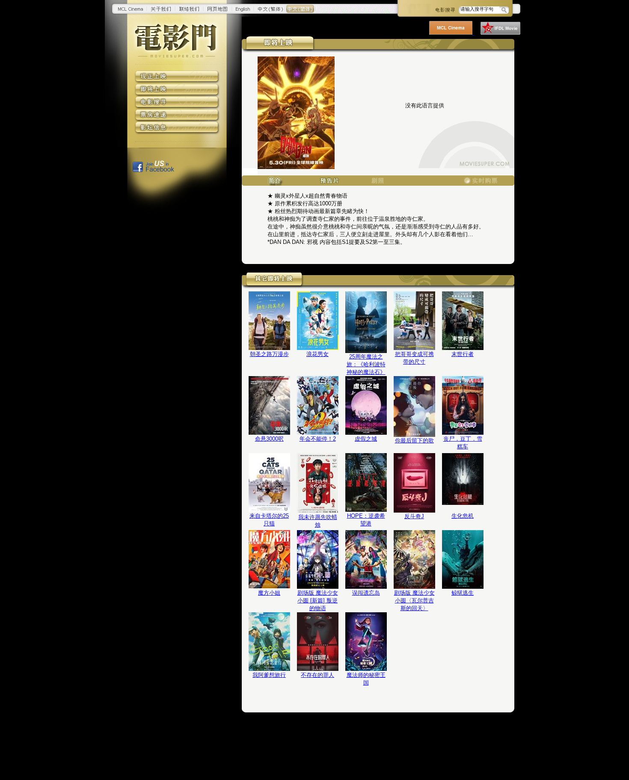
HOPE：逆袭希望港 (366, 520)
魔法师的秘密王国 (366, 679)
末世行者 (462, 354)
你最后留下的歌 (414, 440)
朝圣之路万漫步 (269, 354)
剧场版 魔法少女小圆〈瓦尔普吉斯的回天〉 (414, 600)
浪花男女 (317, 354)
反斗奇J (414, 516)
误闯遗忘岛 (366, 593)
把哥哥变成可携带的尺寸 (414, 358)
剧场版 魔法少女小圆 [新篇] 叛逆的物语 (317, 600)
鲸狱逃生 (462, 593)
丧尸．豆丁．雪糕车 (462, 443)
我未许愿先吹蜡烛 (317, 521)
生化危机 (462, 516)
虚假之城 (366, 439)
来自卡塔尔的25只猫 (269, 520)
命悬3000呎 (269, 439)
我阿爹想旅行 (269, 675)
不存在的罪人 (317, 675)
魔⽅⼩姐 (269, 593)
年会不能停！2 (318, 439)
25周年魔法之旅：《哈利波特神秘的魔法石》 (366, 364)
